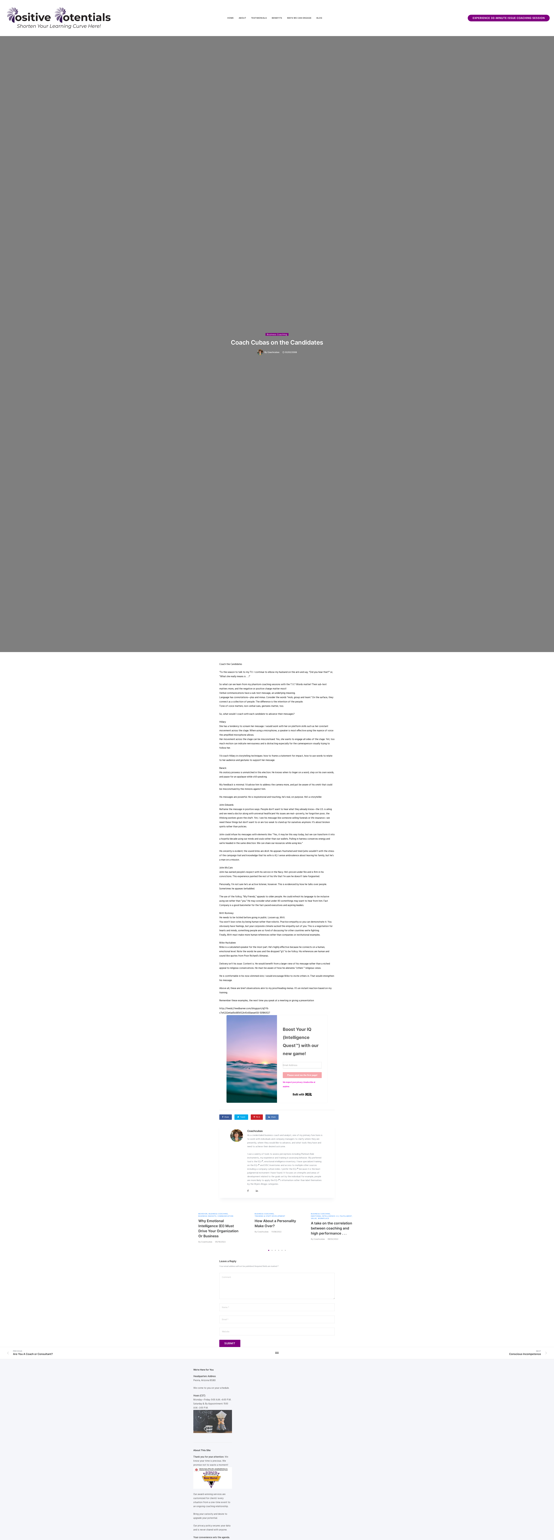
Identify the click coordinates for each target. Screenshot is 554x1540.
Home (230, 18)
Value (314, 1218)
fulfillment (346, 1216)
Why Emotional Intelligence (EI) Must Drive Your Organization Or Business (218, 1228)
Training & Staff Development (270, 1216)
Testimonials (259, 18)
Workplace (323, 1218)
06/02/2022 (333, 1239)
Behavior (202, 1214)
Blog (319, 18)
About (242, 18)
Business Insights (207, 1216)
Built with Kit (302, 1094)
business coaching (277, 334)
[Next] (367, 1228)
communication (225, 1216)
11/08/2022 (276, 1232)
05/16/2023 (220, 1242)
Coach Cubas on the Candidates (277, 342)
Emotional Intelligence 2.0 (325, 1216)
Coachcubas (273, 352)
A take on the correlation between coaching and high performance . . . (331, 1228)
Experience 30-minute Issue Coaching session (509, 17)
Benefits (277, 18)
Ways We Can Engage (299, 18)
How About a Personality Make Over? (275, 1223)
